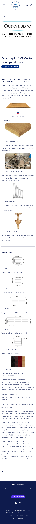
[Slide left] (14, 49)
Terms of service (14, 515)
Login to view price (10, 67)
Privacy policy (26, 512)
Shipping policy (24, 515)
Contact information (19, 518)
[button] (4, 5)
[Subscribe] (29, 490)
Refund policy (16, 512)
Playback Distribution (17, 510)
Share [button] (6, 471)
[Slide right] (22, 49)
